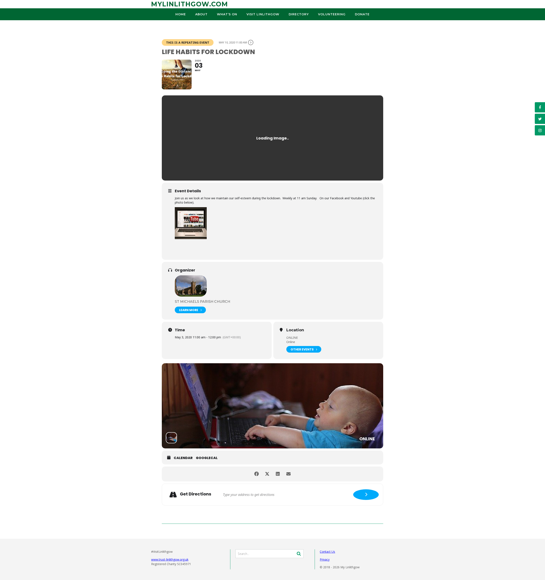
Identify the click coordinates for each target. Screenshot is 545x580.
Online (290, 342)
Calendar (183, 458)
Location (295, 330)
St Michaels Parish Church (202, 302)
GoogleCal (207, 458)
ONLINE (292, 338)
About (201, 14)
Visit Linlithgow (263, 14)
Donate (362, 14)
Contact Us (327, 552)
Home (180, 14)
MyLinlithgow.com (189, 4)
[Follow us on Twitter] (540, 119)
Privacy (325, 559)
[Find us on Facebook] (540, 107)
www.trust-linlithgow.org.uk (169, 559)
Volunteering (332, 14)
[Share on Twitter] (267, 474)
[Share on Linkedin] (277, 474)
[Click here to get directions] (366, 494)
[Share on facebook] (256, 474)
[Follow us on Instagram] (540, 130)
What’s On (227, 14)
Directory (299, 14)
